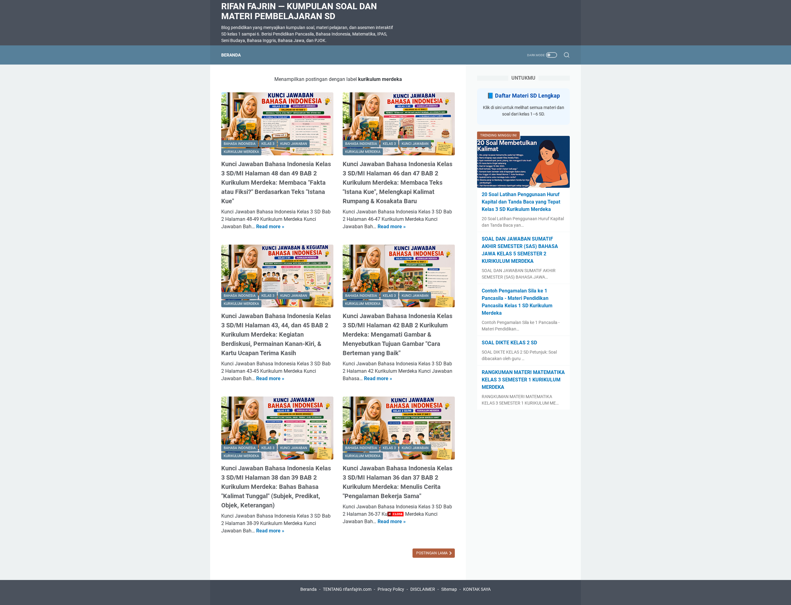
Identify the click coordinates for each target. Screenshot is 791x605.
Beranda (231, 55)
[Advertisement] (395, 562)
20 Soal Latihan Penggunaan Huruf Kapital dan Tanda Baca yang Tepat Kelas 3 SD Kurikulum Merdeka (521, 201)
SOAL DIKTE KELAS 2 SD (509, 343)
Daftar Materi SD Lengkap (527, 95)
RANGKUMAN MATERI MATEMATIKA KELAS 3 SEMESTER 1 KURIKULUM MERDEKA (523, 379)
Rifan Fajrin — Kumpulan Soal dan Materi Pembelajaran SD (299, 11)
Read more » (270, 226)
